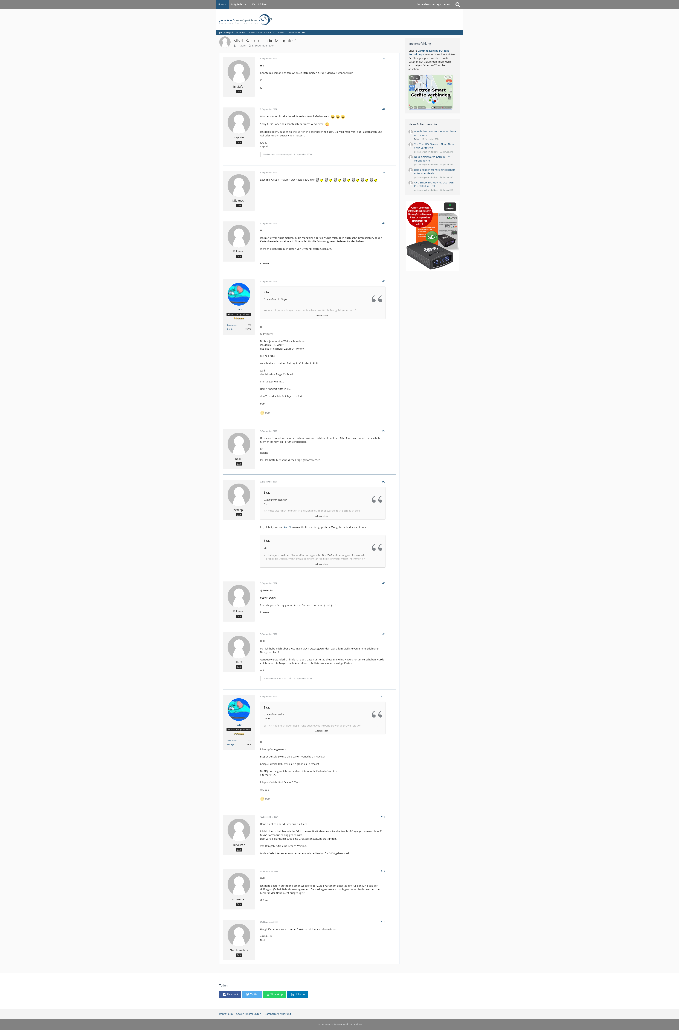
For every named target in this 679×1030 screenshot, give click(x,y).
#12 (383, 871)
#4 (383, 223)
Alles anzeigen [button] (321, 315)
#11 (383, 816)
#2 (383, 109)
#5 (383, 281)
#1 (383, 58)
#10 (383, 696)
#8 (383, 583)
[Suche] (457, 4)
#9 (383, 634)
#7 (383, 481)
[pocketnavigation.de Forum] (339, 19)
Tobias (417, 139)
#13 (383, 922)
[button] (230, 994)
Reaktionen (232, 325)
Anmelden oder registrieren (433, 4)
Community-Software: (339, 1024)
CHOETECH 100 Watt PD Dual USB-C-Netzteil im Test (434, 184)
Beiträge (230, 329)
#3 (383, 172)
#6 (383, 430)
